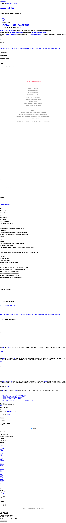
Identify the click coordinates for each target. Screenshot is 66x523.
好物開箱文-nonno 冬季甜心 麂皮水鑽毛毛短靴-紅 (15, 25)
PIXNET (25, 508)
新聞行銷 (2, 469)
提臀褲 (1, 481)
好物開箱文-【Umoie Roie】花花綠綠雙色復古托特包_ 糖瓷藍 (13, 396)
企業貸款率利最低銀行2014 (5, 204)
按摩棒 (1, 458)
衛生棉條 (2, 464)
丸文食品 (10, 381)
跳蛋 (1, 459)
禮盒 (8, 386)
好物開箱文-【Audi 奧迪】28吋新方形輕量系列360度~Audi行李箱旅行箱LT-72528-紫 (17, 400)
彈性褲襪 (2, 448)
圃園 (1, 476)
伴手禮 (1, 453)
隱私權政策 (38, 508)
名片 (3, 20)
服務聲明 (42, 508)
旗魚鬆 (45, 381)
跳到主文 (2, 10)
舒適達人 (7, 390)
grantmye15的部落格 (7, 8)
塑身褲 (1, 479)
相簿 (3, 18)
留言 (10, 411)
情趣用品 (2, 460)
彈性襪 (1, 445)
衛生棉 (3, 390)
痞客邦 (8, 411)
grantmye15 (2, 405)
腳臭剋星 (9, 347)
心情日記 (9, 16)
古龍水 (1, 475)
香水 (1, 474)
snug (1, 328)
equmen (7, 358)
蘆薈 (1, 470)
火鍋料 (1, 455)
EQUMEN (2, 480)
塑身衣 (1, 351)
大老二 (1, 450)
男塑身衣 (14, 358)
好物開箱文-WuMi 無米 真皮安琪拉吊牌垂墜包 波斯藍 (12, 397)
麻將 (1, 449)
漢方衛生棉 (16, 390)
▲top (1, 416)
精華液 (1, 471)
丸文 (6, 381)
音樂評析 (8, 414)
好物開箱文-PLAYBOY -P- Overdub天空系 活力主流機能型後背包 (14, 395)
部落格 (3, 19)
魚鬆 (1, 361)
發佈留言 (2, 424)
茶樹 (1, 472)
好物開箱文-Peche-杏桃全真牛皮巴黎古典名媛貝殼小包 (12, 398)
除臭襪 (3, 347)
